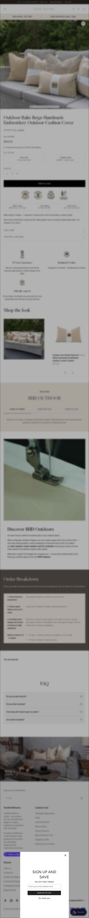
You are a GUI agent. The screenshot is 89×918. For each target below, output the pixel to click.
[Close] (65, 855)
